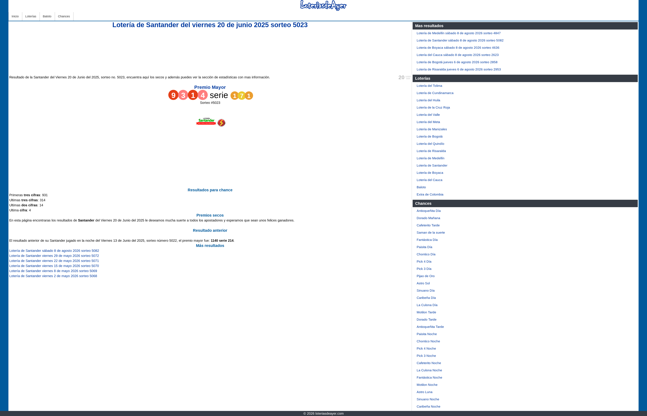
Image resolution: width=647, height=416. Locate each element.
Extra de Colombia (430, 194)
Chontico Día (426, 254)
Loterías (30, 16)
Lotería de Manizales (432, 129)
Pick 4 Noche (426, 348)
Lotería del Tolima (429, 85)
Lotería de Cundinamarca (435, 93)
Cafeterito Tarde (428, 225)
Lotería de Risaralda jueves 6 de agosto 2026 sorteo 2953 (459, 69)
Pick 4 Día (424, 261)
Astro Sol (423, 283)
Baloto (47, 16)
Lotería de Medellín (430, 158)
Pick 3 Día (424, 269)
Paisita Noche (427, 334)
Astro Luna (425, 392)
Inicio (15, 16)
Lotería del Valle (428, 114)
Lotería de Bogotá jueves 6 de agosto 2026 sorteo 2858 (457, 62)
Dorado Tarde (427, 319)
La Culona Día (427, 305)
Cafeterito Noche (429, 363)
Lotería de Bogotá (430, 136)
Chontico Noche (428, 341)
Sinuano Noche (428, 399)
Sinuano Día (426, 290)
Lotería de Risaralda (431, 151)
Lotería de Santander (432, 165)
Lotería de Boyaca (430, 172)
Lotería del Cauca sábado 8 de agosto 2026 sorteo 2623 (458, 55)
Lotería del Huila (428, 100)
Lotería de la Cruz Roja (433, 107)
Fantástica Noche (429, 377)
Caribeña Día (426, 298)
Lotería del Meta (428, 122)
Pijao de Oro (426, 276)
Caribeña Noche (428, 406)
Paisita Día (424, 247)
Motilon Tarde (426, 312)
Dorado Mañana (428, 218)
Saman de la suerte (431, 232)
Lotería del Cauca (429, 180)
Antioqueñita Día (429, 211)
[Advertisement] (210, 51)
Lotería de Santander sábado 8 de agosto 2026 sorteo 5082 (460, 40)
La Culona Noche (429, 370)
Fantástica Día (427, 240)
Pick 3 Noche (426, 356)
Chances (64, 16)
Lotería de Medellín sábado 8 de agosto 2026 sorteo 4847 (459, 33)
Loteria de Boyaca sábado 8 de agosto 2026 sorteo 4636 (458, 47)
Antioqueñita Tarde (430, 327)
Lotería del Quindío (430, 143)
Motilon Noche (427, 385)
